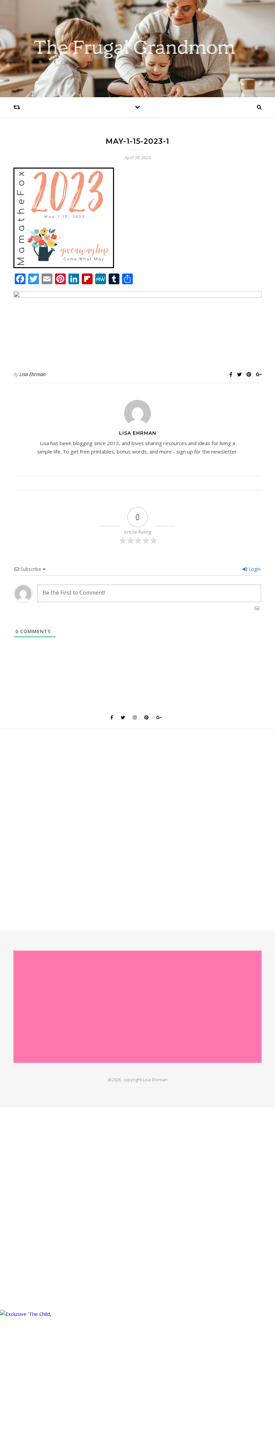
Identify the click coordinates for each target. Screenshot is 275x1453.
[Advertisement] (137, 827)
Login (254, 569)
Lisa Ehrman (32, 374)
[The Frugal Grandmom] (137, 1007)
